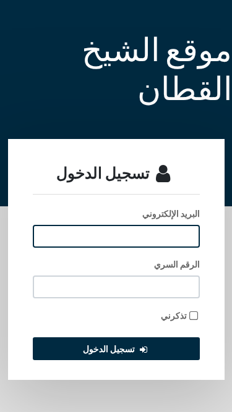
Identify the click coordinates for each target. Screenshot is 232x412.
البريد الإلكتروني (171, 213)
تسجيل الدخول (109, 348)
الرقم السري (177, 264)
